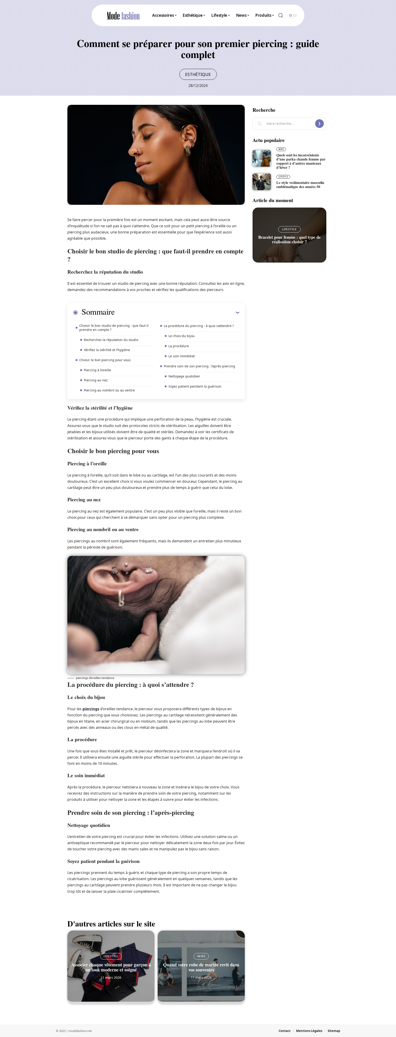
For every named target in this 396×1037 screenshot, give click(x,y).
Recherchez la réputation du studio (111, 340)
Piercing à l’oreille (97, 370)
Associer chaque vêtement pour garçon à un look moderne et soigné (111, 967)
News (201, 956)
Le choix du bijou (181, 336)
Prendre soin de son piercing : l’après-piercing (199, 366)
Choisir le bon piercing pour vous (105, 360)
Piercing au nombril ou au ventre (109, 390)
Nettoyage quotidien (184, 376)
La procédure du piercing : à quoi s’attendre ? (199, 326)
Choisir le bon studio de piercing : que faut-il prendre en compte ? (113, 327)
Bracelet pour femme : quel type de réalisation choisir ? (289, 239)
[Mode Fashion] (123, 15)
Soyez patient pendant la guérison (194, 386)
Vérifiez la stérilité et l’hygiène (107, 350)
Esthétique (198, 74)
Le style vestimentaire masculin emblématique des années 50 (300, 184)
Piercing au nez (96, 380)
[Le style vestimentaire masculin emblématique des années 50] (262, 182)
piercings (90, 708)
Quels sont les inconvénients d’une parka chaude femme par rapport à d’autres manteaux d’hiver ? (300, 161)
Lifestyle (111, 956)
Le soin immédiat (181, 356)
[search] (280, 15)
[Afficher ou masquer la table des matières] (177, 312)
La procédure (178, 346)
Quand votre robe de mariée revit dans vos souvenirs (201, 967)
